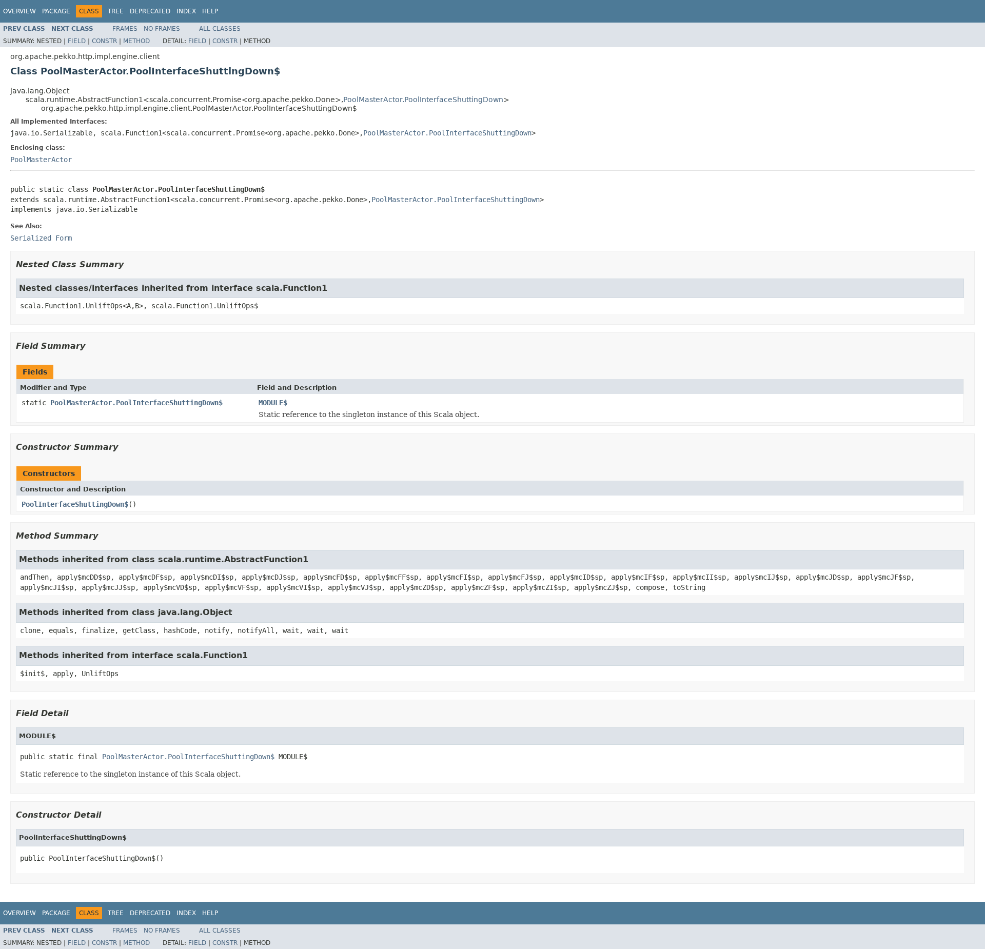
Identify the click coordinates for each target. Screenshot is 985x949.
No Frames (162, 28)
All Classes (220, 28)
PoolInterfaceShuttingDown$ (75, 504)
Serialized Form (41, 238)
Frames (124, 28)
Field (77, 41)
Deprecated (150, 11)
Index (186, 11)
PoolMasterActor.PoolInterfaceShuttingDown (423, 99)
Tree (116, 11)
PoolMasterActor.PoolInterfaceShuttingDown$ (136, 403)
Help (210, 11)
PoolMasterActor (41, 159)
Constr (104, 41)
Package (56, 11)
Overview (19, 11)
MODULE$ (273, 403)
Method (136, 41)
